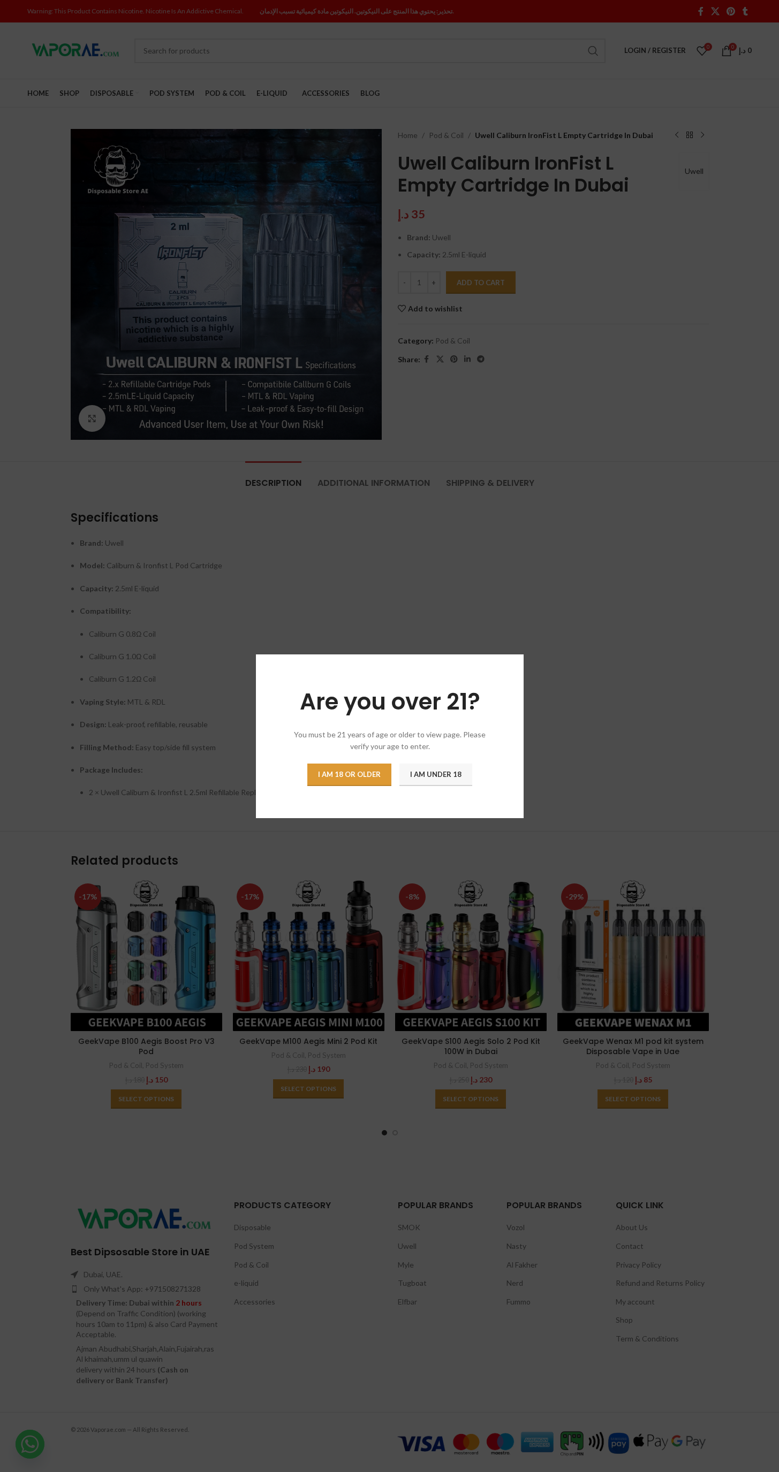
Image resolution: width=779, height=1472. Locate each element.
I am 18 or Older (349, 773)
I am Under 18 (436, 773)
